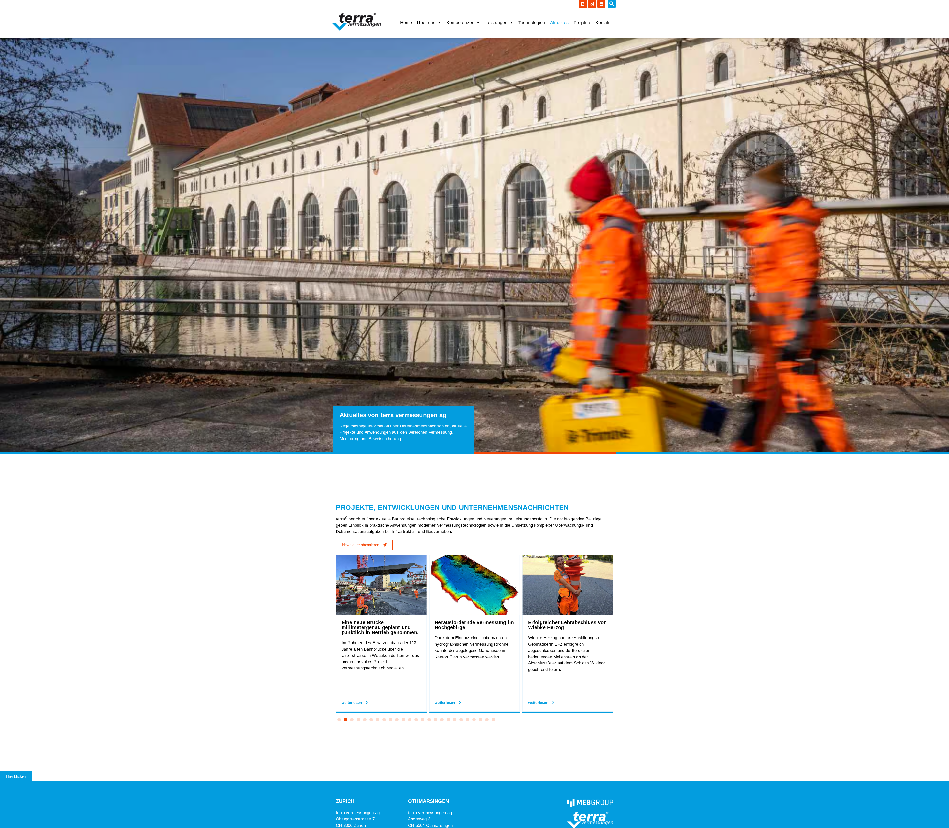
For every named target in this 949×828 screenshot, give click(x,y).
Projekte (582, 22)
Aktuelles (559, 22)
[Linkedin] (583, 4)
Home (406, 22)
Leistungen (496, 22)
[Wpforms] (601, 4)
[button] (612, 4)
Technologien (531, 22)
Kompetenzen (460, 22)
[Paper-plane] (592, 4)
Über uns (426, 22)
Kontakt (603, 22)
